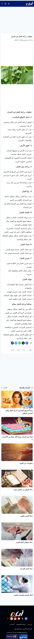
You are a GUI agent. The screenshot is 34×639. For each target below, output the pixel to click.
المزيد (5, 387)
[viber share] (16, 343)
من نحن (30, 624)
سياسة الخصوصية (21, 624)
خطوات (30, 350)
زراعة (24, 350)
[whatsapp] (12, 343)
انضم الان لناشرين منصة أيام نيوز (23, 629)
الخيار (18, 350)
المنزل (12, 350)
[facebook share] (26, 343)
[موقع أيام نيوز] (27, 3)
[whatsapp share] (19, 343)
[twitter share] (23, 343)
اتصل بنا (12, 624)
